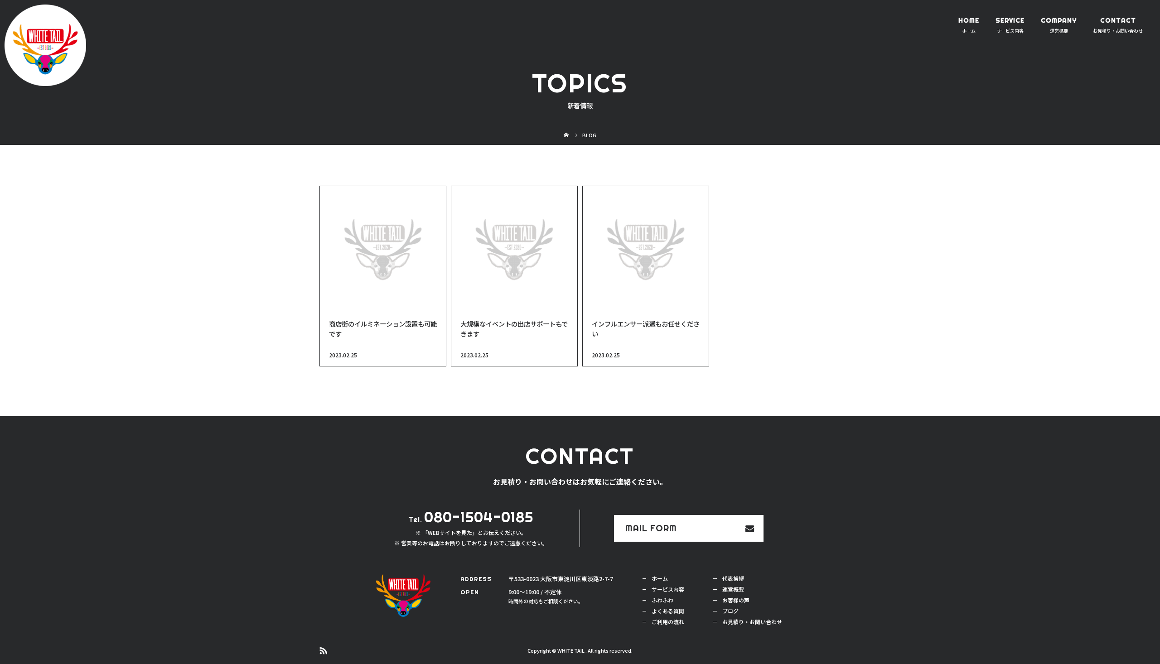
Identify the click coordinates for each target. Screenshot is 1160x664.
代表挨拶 (733, 578)
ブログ (730, 611)
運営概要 (733, 589)
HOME (968, 20)
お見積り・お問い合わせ (752, 622)
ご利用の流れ (668, 622)
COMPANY (1059, 20)
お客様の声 (735, 600)
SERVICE (1010, 20)
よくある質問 (668, 611)
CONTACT (1118, 20)
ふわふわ (662, 600)
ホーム (660, 578)
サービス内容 (668, 589)
